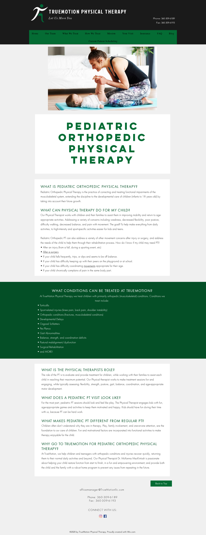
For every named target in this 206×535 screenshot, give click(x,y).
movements (89, 266)
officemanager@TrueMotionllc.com (102, 489)
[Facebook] (105, 516)
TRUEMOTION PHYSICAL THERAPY (88, 11)
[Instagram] (100, 516)
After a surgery (51, 252)
